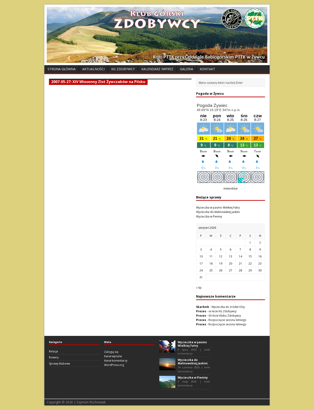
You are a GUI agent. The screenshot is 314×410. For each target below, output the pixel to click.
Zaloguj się (111, 352)
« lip (199, 288)
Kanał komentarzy (115, 361)
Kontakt (207, 69)
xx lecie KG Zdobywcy (222, 311)
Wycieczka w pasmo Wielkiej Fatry (218, 207)
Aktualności (93, 69)
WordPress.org (114, 365)
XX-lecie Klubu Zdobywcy (224, 316)
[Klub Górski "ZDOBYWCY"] (157, 60)
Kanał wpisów (113, 356)
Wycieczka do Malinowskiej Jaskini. (218, 212)
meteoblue (230, 188)
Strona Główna (62, 69)
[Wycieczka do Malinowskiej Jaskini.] (167, 368)
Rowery (54, 357)
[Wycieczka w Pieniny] (167, 386)
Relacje (53, 351)
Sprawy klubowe (59, 363)
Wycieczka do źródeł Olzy (228, 307)
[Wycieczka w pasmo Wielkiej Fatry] (167, 350)
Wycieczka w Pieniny (209, 216)
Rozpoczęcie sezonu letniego (227, 320)
